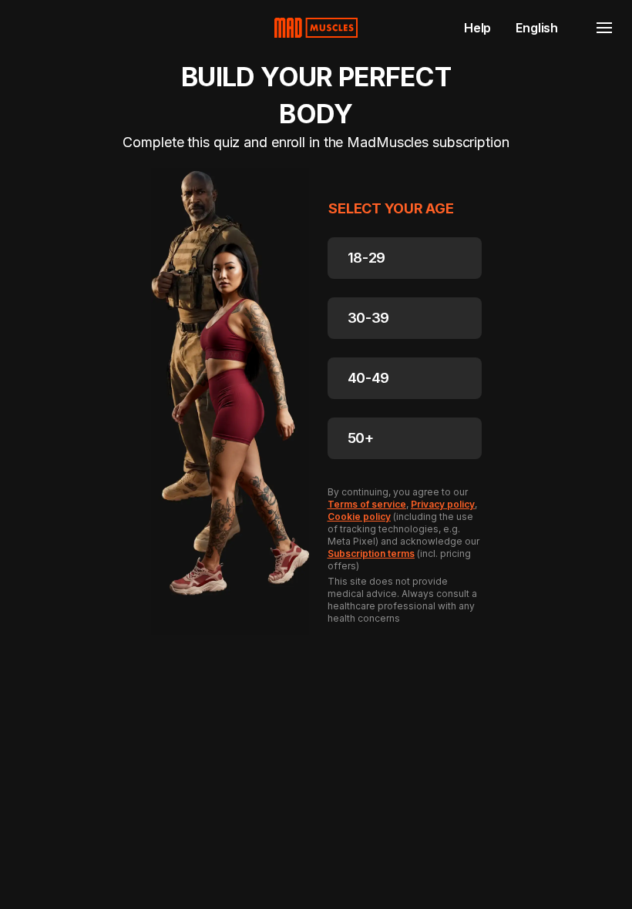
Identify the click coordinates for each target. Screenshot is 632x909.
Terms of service (367, 504)
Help (477, 27)
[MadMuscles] (316, 27)
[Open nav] (604, 27)
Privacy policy (443, 504)
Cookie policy (359, 516)
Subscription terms (371, 553)
